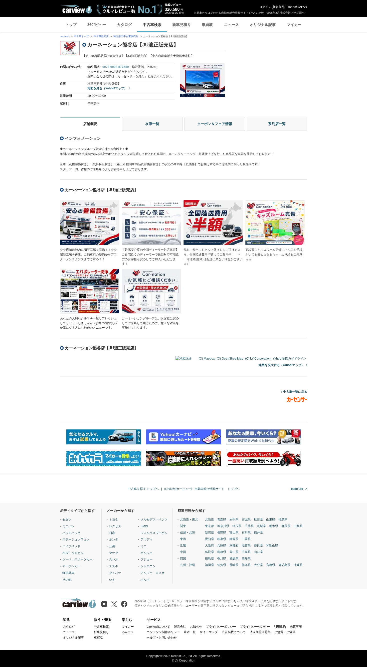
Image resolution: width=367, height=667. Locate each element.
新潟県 (209, 532)
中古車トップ (81, 36)
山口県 (258, 552)
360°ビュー (96, 24)
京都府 (233, 545)
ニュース (231, 24)
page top (297, 488)
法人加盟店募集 (260, 632)
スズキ (113, 566)
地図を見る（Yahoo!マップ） (107, 88)
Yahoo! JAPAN (297, 7)
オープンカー (71, 566)
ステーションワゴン (75, 539)
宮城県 (246, 519)
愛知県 (209, 539)
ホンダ (113, 539)
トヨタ (113, 519)
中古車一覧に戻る (295, 392)
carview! (64, 36)
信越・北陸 (187, 532)
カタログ (124, 24)
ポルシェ (147, 553)
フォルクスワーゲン (154, 533)
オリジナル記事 (263, 24)
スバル (113, 559)
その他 (66, 579)
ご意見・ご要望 (285, 632)
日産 (112, 533)
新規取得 (279, 7)
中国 (183, 552)
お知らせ (196, 626)
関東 (183, 526)
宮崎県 (270, 565)
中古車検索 (152, 24)
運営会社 (180, 626)
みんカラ (128, 632)
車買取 (207, 24)
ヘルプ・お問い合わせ (162, 637)
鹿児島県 (284, 565)
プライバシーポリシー (221, 626)
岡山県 (233, 552)
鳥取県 (209, 552)
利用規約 (280, 626)
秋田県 (258, 519)
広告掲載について (234, 632)
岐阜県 (221, 539)
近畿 (183, 545)
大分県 (258, 565)
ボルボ (145, 579)
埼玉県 (236, 526)
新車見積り (181, 24)
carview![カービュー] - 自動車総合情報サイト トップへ (201, 488)
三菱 (112, 546)
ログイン (265, 7)
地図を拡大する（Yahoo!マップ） (281, 365)
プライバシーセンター (255, 626)
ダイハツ (115, 573)
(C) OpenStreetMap (230, 358)
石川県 (246, 532)
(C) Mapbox (207, 358)
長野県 (221, 532)
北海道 (209, 519)
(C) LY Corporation (258, 358)
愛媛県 (233, 558)
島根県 (221, 552)
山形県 (270, 519)
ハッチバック (71, 533)
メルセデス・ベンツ (154, 519)
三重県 (246, 539)
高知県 (246, 558)
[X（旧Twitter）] (114, 604)
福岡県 (209, 565)
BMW (144, 526)
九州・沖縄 (187, 565)
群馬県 (285, 526)
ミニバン (68, 526)
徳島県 (209, 558)
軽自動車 (68, 573)
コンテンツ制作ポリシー (163, 632)
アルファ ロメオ (153, 573)
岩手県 (233, 519)
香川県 (221, 558)
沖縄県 (298, 565)
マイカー (294, 24)
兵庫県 (221, 545)
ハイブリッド (71, 546)
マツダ (113, 553)
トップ (71, 24)
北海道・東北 (189, 519)
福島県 (282, 519)
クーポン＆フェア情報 (214, 124)
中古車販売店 (101, 36)
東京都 (209, 526)
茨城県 (261, 526)
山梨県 (298, 526)
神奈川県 (223, 526)
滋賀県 (246, 545)
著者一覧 (190, 632)
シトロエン (148, 566)
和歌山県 (272, 545)
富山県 (233, 532)
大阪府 (209, 545)
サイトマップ (209, 632)
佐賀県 (221, 565)
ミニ (144, 546)
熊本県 (246, 565)
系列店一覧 (277, 124)
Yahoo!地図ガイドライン (289, 358)
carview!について (158, 626)
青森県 (221, 519)
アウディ (147, 539)
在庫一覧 (152, 124)
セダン (66, 519)
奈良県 (258, 545)
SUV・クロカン (73, 553)
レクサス (115, 526)
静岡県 (233, 539)
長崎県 (233, 565)
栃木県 (273, 526)
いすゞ (113, 579)
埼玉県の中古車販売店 (125, 36)
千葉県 (249, 526)
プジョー (147, 559)
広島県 (246, 552)
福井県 (258, 532)
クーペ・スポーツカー (77, 559)
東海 (183, 539)
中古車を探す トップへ (143, 488)
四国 (183, 558)
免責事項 (296, 626)
